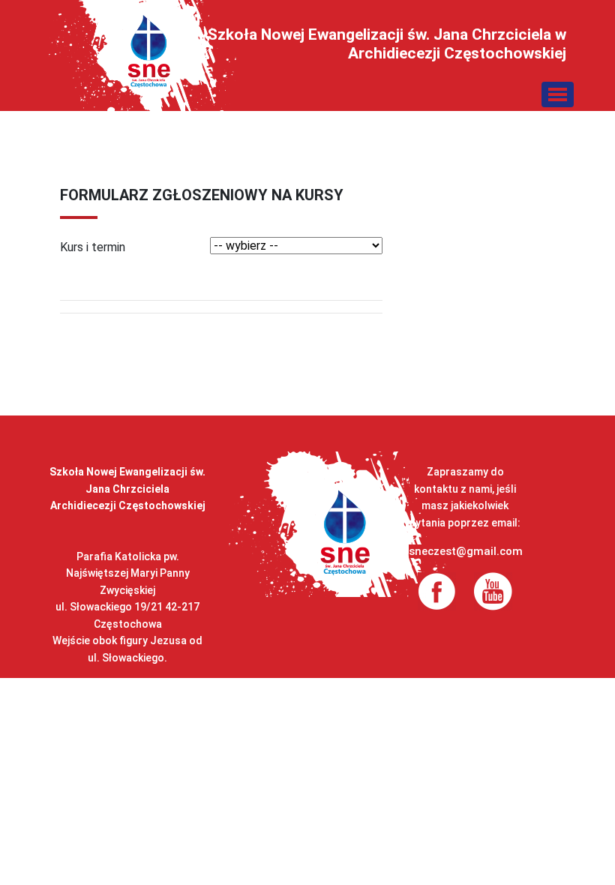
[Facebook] (437, 590)
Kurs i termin (92, 247)
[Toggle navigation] (558, 94)
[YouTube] (493, 590)
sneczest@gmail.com (466, 551)
